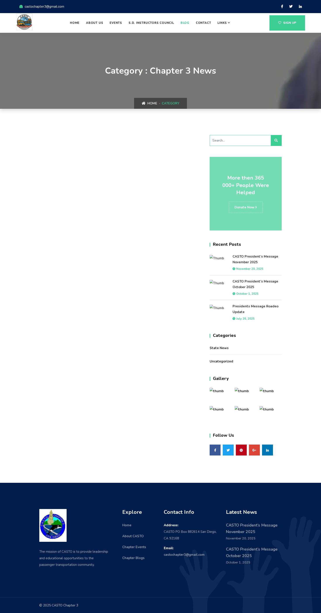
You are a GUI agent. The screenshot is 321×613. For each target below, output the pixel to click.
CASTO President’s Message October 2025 (255, 284)
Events (116, 23)
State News (219, 348)
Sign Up (289, 23)
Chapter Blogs (133, 558)
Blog (185, 23)
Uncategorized (221, 361)
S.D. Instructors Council (151, 23)
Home (74, 23)
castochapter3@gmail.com (184, 554)
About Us (94, 23)
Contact (203, 23)
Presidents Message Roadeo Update (255, 309)
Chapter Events (134, 547)
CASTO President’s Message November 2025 (255, 259)
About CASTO (133, 536)
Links (222, 23)
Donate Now (245, 207)
